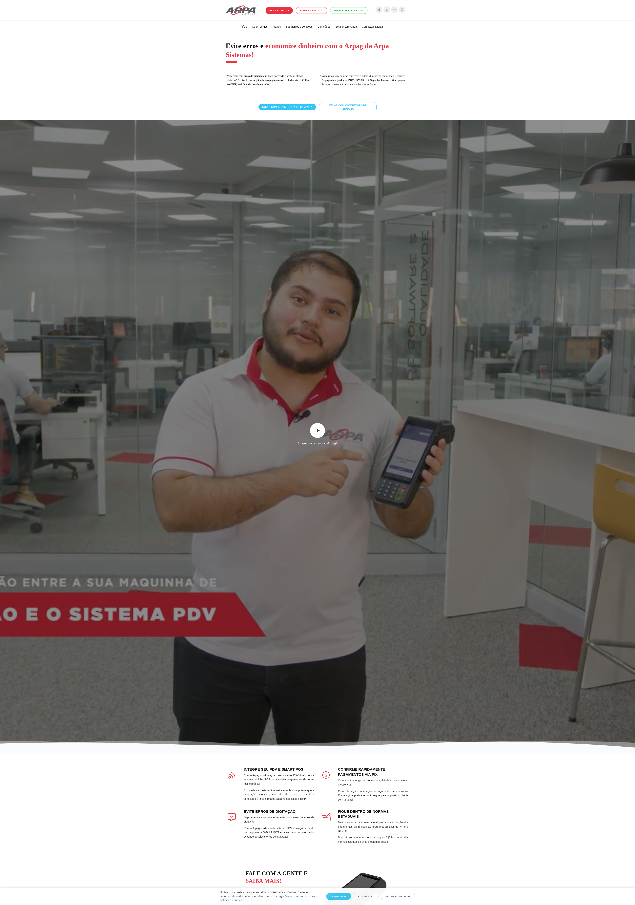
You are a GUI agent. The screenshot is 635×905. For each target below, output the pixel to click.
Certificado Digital (372, 26)
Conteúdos (324, 26)
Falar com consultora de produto (348, 107)
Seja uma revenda (346, 26)
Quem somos (260, 26)
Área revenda (279, 10)
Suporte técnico (311, 10)
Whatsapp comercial (349, 10)
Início (244, 26)
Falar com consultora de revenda (287, 107)
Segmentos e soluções (299, 26)
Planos (277, 26)
